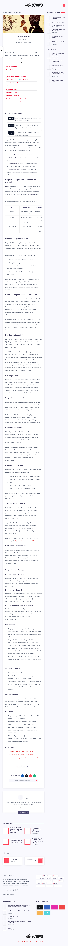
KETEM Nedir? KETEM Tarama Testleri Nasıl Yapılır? (58, 30)
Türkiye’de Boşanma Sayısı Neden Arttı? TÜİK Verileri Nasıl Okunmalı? (16, 841)
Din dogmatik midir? (11, 79)
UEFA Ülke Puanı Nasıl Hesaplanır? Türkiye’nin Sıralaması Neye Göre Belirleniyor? (16, 830)
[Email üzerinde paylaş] (30, 775)
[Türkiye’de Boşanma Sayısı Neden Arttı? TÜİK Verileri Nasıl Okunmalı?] (6, 842)
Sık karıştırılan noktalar (12, 92)
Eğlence (54, 878)
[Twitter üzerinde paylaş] (26, 775)
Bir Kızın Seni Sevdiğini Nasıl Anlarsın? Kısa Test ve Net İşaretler (58, 36)
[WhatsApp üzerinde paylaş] (34, 775)
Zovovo (27, 797)
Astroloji (39, 875)
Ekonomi (56, 875)
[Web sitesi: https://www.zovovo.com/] (26, 808)
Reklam (19, 941)
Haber (39, 880)
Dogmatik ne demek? (25, 101)
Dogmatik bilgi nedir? (12, 82)
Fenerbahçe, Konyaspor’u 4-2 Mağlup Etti (58, 54)
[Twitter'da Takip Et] (20, 808)
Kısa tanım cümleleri (11, 66)
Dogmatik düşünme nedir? (13, 73)
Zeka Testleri (50, 885)
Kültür (10, 12)
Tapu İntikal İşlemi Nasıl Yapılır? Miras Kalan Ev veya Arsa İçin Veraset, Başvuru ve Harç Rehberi (19, 906)
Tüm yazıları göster (23, 812)
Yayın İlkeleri (37, 941)
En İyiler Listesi (41, 878)
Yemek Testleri (41, 885)
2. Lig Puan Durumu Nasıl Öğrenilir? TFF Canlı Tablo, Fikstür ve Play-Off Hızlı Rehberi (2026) (19, 911)
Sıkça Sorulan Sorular (12, 98)
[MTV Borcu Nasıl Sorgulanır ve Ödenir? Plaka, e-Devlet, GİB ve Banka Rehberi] (49, 60)
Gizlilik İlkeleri (25, 941)
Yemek (55, 883)
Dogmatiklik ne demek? (25, 98)
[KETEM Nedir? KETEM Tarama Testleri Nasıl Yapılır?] (49, 31)
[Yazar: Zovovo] (20, 797)
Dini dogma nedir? (23, 79)
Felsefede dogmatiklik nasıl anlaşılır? (16, 76)
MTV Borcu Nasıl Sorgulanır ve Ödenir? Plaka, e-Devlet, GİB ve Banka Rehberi (58, 60)
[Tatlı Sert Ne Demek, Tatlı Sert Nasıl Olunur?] (49, 43)
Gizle (25, 62)
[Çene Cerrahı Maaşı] (13, 861)
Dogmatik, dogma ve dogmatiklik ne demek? (17, 69)
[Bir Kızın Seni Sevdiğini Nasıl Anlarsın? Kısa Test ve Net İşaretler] (49, 37)
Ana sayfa (5, 12)
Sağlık (44, 883)
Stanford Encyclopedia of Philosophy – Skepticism (24, 758)
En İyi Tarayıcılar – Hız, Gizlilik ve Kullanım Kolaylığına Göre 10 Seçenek (58, 17)
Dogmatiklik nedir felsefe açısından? (28, 104)
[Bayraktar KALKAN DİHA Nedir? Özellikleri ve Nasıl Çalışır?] (49, 81)
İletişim (48, 941)
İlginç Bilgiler (26, 766)
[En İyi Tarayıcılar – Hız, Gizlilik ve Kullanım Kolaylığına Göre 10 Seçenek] (49, 18)
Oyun (39, 883)
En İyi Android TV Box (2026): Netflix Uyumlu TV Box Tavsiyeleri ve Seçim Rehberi (58, 24)
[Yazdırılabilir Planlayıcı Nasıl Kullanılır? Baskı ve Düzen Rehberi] (5, 929)
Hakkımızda (43, 941)
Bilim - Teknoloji (47, 875)
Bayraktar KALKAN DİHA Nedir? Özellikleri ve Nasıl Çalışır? (57, 80)
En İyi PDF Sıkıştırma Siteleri (14, 916)
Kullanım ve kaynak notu (12, 95)
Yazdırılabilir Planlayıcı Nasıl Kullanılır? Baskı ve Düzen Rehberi (20, 928)
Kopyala (11, 118)
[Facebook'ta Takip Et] (23, 808)
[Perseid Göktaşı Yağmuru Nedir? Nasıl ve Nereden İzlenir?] (27, 831)
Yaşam (49, 883)
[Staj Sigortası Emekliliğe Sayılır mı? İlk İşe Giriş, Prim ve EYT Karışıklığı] (49, 74)
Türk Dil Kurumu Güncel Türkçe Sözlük (21, 751)
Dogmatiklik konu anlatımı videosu (25, 541)
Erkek (48, 878)
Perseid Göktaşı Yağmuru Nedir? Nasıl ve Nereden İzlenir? (38, 830)
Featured (61, 878)
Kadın (56, 880)
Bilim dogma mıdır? (11, 86)
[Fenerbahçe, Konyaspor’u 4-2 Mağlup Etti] (49, 55)
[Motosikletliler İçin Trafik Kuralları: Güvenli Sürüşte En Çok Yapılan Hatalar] (49, 67)
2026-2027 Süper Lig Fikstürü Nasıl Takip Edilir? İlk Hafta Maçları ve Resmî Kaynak (37, 841)
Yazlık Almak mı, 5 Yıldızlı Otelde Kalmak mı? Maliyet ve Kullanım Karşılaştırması (19, 922)
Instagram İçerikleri (47, 880)
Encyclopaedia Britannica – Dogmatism (21, 754)
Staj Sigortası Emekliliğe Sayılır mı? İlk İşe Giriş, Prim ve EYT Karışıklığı (58, 73)
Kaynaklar (9, 108)
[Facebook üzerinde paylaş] (22, 775)
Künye (31, 941)
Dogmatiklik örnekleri (12, 89)
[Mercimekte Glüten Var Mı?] (34, 861)
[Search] (64, 5)
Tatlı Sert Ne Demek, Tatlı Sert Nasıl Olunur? (58, 42)
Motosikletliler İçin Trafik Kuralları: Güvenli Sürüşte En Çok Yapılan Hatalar (58, 67)
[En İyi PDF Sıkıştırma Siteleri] (5, 918)
